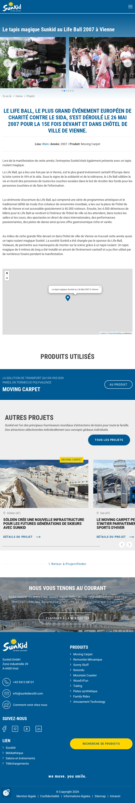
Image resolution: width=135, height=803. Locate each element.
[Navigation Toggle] (130, 6)
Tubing (77, 686)
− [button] (7, 278)
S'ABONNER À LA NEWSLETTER (68, 618)
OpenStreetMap (115, 333)
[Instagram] (15, 728)
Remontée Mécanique (87, 659)
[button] (7, 63)
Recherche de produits (101, 743)
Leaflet (103, 333)
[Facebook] (4, 728)
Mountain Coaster (85, 675)
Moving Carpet (83, 654)
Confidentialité (49, 796)
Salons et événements (20, 758)
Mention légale (26, 796)
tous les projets (109, 439)
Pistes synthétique (85, 691)
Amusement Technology (89, 701)
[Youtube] (27, 728)
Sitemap (100, 796)
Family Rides (81, 696)
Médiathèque (14, 753)
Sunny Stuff (81, 665)
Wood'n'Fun (80, 680)
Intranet (115, 796)
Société (11, 747)
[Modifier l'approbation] (6, 792)
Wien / (46, 144)
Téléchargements (17, 763)
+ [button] (7, 273)
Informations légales (77, 796)
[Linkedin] (39, 728)
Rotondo (78, 670)
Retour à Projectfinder (68, 564)
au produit (118, 384)
